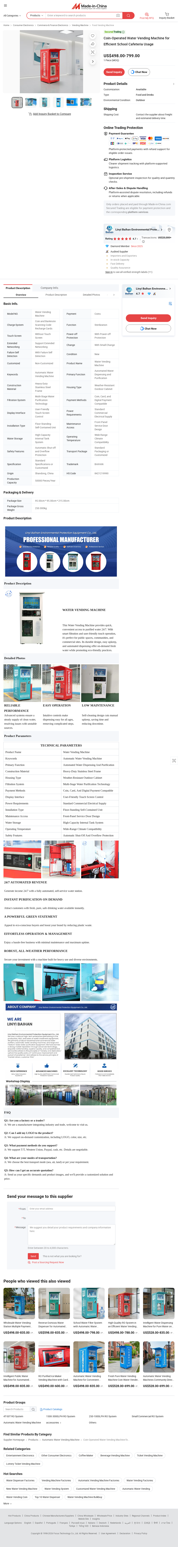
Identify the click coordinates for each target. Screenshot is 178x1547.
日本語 (147, 1522)
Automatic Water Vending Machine (22, 1422)
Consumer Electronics (23, 25)
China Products (31, 1515)
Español (39, 1522)
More (6, 1503)
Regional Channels (140, 1515)
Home (6, 25)
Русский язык (77, 1522)
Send (33, 1256)
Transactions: (156, 239)
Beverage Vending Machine (115, 1455)
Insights (96, 1518)
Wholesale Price (104, 1515)
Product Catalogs (52, 1409)
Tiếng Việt (83, 1525)
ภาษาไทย (165, 1522)
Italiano (91, 1522)
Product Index (159, 1515)
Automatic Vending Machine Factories (98, 1480)
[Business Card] (170, 303)
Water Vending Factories (140, 1480)
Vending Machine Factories (56, 1480)
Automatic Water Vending (136, 1488)
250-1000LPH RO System (102, 1416)
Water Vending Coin (16, 1497)
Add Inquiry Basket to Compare (52, 114)
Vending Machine (80, 25)
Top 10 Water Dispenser (47, 1497)
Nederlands (115, 1522)
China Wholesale (85, 1515)
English (27, 1522)
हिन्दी (156, 1522)
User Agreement (108, 1533)
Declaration (125, 1533)
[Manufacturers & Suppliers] (89, 6)
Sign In (109, 272)
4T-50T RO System (13, 1416)
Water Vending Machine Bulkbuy (84, 1497)
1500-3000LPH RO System (60, 1416)
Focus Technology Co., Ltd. (66, 1533)
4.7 (138, 293)
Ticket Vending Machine (150, 1455)
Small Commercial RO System (147, 1416)
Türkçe (72, 1525)
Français (64, 1522)
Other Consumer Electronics (56, 1455)
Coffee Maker (86, 1455)
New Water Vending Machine (21, 1488)
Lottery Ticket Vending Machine (23, 1463)
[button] (107, 294)
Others (92, 1422)
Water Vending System (56, 1488)
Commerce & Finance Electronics (52, 25)
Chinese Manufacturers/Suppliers (58, 1515)
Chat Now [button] (141, 72)
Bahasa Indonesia (100, 1525)
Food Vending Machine (103, 25)
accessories (52, 1422)
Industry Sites (122, 1515)
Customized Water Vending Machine (95, 1488)
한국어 (137, 1522)
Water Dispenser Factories (20, 1480)
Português (51, 1522)
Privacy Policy (140, 1533)
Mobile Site (83, 1518)
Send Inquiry (114, 72)
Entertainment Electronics (20, 1455)
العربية (127, 1522)
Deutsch (103, 1522)
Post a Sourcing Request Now (46, 1262)
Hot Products (14, 1515)
